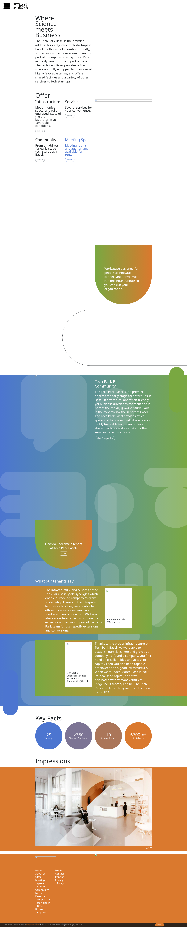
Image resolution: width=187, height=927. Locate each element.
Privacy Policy (59, 882)
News (38, 893)
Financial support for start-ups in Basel (42, 901)
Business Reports (40, 911)
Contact (59, 873)
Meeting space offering (40, 883)
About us (40, 873)
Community (42, 889)
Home (38, 870)
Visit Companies (105, 438)
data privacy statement (33, 925)
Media (58, 870)
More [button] (40, 130)
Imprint (59, 877)
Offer (38, 877)
